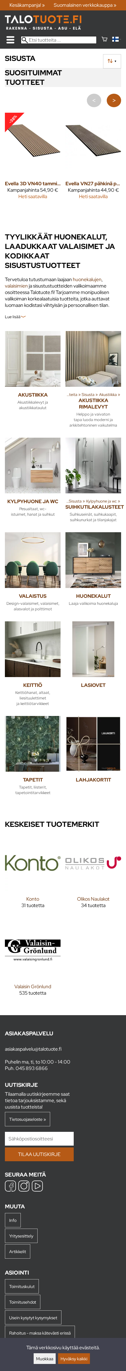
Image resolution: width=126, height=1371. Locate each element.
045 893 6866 (32, 1068)
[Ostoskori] (104, 40)
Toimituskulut (22, 1286)
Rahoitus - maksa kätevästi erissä (40, 1333)
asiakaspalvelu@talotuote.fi (33, 1049)
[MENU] (10, 40)
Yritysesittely (21, 1236)
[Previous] (94, 100)
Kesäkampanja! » (27, 5)
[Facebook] (10, 1187)
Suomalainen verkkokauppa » (85, 5)
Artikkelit (17, 1251)
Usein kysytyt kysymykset (33, 1317)
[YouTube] (37, 1187)
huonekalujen (87, 279)
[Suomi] (116, 40)
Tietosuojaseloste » (27, 1119)
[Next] (114, 100)
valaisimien (16, 286)
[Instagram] (23, 1187)
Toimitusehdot (22, 1302)
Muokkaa (44, 1359)
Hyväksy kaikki (74, 1359)
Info (13, 1220)
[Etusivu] (43, 28)
